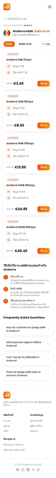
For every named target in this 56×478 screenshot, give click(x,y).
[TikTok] (38, 469)
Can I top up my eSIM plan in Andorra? (22, 358)
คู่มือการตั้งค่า (36, 425)
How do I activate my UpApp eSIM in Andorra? (25, 329)
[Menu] (50, 7)
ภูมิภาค (6, 425)
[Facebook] (17, 469)
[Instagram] (22, 469)
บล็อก (5, 431)
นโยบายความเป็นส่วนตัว (14, 449)
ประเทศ (6, 420)
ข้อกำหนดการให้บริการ (13, 444)
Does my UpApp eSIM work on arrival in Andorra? (23, 373)
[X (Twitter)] (33, 469)
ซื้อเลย (43, 83)
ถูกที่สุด (9, 44)
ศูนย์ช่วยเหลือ (36, 420)
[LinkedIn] (28, 469)
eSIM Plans (17, 25)
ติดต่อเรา (34, 431)
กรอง (47, 44)
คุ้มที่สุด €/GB (25, 44)
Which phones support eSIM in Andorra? (23, 344)
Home (6, 25)
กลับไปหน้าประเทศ (17, 18)
